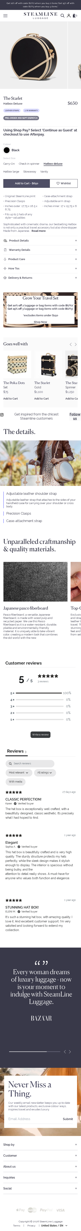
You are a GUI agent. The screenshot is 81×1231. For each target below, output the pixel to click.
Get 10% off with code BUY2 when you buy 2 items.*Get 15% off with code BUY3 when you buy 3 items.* (40, 5)
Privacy (31, 1225)
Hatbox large (11, 171)
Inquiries (9, 1177)
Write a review (40, 734)
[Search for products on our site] (63, 16)
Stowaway (29, 171)
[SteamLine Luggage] (40, 15)
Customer (10, 1155)
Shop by (9, 1144)
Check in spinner (29, 163)
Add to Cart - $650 (26, 183)
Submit (68, 1119)
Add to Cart (10, 398)
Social (7, 1188)
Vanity (44, 171)
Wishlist (66, 183)
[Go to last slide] (71, 344)
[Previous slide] (65, 1052)
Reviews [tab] (16, 751)
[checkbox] (16, 782)
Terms (16, 1225)
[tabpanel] (40, 849)
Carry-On (9, 163)
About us (9, 1166)
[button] (40, 693)
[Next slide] (76, 344)
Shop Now (40, 322)
